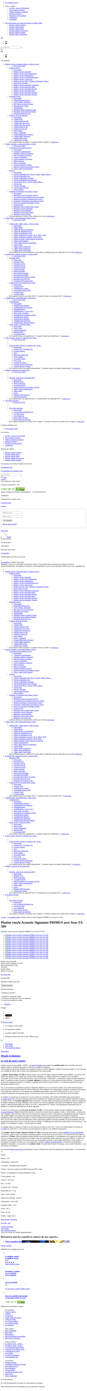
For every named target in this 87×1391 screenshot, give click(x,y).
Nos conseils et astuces (17, 10)
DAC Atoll (17, 361)
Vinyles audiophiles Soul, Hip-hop (25, 180)
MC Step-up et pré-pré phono (23, 104)
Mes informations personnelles (15, 1336)
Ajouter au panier (7, 985)
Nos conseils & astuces (12, 1048)
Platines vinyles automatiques (23, 75)
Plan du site (9, 1374)
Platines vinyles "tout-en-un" (23, 79)
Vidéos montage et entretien (18, 12)
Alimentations (18, 108)
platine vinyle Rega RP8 (53, 1142)
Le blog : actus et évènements (19, 8)
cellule (4, 1129)
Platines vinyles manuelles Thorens (25, 94)
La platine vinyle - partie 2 (14, 1344)
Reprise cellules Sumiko (17, 32)
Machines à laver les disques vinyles (26, 195)
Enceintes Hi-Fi (19, 262)
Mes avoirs (8, 1332)
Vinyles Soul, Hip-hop (21, 188)
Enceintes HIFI (14, 258)
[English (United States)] (6, 42)
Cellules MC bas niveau (22, 123)
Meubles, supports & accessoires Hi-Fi (22, 378)
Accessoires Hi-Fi (20, 385)
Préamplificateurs (19, 309)
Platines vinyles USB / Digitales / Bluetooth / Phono (31, 81)
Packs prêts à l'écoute (21, 83)
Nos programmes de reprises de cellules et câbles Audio (23, 23)
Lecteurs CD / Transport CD (23, 349)
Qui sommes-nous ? (11, 2)
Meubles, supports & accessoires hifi (17, 370)
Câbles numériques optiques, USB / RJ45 (27, 237)
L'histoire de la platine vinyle (14, 1349)
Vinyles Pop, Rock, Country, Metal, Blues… (29, 182)
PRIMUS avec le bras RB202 (73, 1132)
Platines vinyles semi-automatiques (25, 74)
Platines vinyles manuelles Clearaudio (26, 85)
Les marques (9, 1325)
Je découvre (54, 142)
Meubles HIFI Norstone (22, 395)
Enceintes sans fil (19, 266)
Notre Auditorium (11, 1376)
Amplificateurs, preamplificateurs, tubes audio (20, 298)
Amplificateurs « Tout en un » (24, 311)
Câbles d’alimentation (21, 241)
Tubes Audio (18, 328)
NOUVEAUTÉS (19, 66)
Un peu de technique (12, 1355)
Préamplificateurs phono (22, 100)
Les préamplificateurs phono (14, 1347)
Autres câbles (18, 245)
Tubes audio (18, 391)
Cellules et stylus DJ (20, 129)
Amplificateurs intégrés (21, 305)
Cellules (8, 1314)
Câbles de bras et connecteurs (23, 229)
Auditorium (13, 17)
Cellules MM (18, 119)
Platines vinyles (14, 68)
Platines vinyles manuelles (22, 72)
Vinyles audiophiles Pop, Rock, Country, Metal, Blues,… (33, 174)
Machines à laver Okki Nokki (23, 212)
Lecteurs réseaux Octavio (22, 366)
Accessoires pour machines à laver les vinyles (29, 197)
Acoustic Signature (36, 1065)
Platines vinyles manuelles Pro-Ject (25, 89)
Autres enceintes (19, 269)
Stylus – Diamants (20, 132)
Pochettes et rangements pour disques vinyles (29, 201)
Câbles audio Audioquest (22, 248)
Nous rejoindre (10, 1370)
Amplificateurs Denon (21, 317)
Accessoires (9, 1316)
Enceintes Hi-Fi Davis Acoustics (24, 277)
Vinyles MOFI (18, 190)
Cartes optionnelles (20, 330)
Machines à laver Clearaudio (23, 209)
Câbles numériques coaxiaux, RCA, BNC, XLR (30, 235)
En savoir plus (5, 974)
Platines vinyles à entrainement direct (26, 77)
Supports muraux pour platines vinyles (26, 167)
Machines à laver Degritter (22, 210)
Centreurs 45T (18, 205)
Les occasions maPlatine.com (23, 412)
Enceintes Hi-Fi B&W (21, 275)
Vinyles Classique (20, 186)
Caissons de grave (20, 267)
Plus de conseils (6, 1246)
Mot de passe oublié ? (10, 524)
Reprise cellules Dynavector (18, 31)
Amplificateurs (14, 302)
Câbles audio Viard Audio (22, 250)
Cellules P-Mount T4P (21, 121)
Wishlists (6, 1004)
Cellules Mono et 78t (21, 127)
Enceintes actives (19, 264)
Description (9, 1044)
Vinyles (11, 170)
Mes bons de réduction (12, 1338)
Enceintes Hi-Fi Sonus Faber (23, 281)
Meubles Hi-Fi (18, 381)
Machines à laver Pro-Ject (22, 214)
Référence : (5, 982)
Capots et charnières (20, 157)
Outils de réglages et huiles (23, 165)
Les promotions (19, 416)
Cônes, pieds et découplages (23, 169)
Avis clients (9, 1046)
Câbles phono (18, 228)
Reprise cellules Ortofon (17, 25)
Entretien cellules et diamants (23, 153)
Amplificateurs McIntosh (22, 321)
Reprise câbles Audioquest (18, 34)
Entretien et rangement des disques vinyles (23, 191)
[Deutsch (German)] (6, 43)
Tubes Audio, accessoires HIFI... (20, 324)
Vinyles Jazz (18, 184)
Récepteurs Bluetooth (21, 355)
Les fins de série (19, 414)
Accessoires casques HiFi (22, 290)
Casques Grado (19, 294)
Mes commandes (10, 1331)
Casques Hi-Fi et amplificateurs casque (22, 283)
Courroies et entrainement (22, 151)
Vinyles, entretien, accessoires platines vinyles (20, 144)
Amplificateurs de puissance (23, 307)
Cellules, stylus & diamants (18, 115)
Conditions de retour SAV (13, 1372)
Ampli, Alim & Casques (13, 1317)
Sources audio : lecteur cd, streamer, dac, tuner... (21, 338)
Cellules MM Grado (20, 138)
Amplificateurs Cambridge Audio (25, 315)
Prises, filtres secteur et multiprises (25, 243)
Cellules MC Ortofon (21, 140)
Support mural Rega (20, 397)
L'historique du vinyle (12, 1351)
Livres (16, 393)
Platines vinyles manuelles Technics (25, 93)
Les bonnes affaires (11, 1321)
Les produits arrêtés (11, 1323)
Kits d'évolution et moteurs (23, 155)
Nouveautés (18, 70)
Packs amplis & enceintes (22, 420)
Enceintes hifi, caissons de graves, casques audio (21, 254)
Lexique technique (7, 1227)
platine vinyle (7, 1099)
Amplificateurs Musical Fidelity (24, 323)
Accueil (3, 917)
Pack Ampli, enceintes (21, 273)
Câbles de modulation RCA (23, 231)
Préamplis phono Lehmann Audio (25, 110)
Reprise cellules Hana (16, 27)
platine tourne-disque (17, 1149)
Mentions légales (10, 1362)
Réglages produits (15, 14)
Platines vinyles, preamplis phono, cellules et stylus (22, 64)
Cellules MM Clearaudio (22, 136)
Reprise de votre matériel (17, 16)
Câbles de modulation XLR (23, 233)
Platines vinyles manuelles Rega (24, 91)
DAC (15, 353)
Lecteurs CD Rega (20, 362)
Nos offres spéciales (11, 401)
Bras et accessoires (20, 163)
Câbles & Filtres (10, 1319)
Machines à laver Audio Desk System (26, 207)
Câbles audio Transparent (22, 247)
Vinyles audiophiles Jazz (22, 176)
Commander (5, 553)
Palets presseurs (19, 161)
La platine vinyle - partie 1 (14, 1346)
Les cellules (9, 1353)
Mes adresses (9, 1334)
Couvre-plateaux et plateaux (23, 159)
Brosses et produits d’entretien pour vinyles (28, 199)
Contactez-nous (6, 503)
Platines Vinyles (10, 1312)
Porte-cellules (18, 131)
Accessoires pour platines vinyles (20, 148)
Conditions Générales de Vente (15, 1364)
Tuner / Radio (18, 357)
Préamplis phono (15, 96)
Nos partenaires (10, 1368)
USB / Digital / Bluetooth (22, 102)
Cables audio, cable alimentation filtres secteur (20, 218)
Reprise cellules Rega (16, 29)
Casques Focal (18, 292)
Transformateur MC (11, 1357)
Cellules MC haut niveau (22, 125)
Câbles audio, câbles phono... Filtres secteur (24, 224)
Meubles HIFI (18, 332)
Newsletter (13, 19)
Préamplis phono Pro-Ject (22, 113)
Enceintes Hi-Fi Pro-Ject (22, 279)
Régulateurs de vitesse (21, 106)
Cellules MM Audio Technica (23, 134)
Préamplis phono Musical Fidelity (25, 112)
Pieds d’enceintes (19, 271)
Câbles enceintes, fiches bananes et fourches (28, 239)
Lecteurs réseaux (19, 351)
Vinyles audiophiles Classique (24, 178)
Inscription (4, 531)
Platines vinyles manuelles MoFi (24, 87)
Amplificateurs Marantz (21, 319)
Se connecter (7, 520)
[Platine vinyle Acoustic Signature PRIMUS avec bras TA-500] (26, 935)
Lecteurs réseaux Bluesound (23, 364)
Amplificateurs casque (21, 288)
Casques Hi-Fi (18, 286)
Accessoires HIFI (19, 334)
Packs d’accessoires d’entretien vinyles (26, 203)
